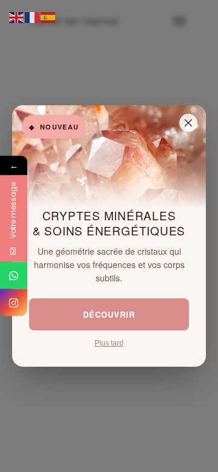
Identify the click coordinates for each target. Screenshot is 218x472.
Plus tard (109, 343)
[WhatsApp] (13, 275)
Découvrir (109, 314)
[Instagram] (13, 302)
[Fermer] (188, 123)
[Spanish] (48, 16)
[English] (17, 16)
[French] (33, 16)
